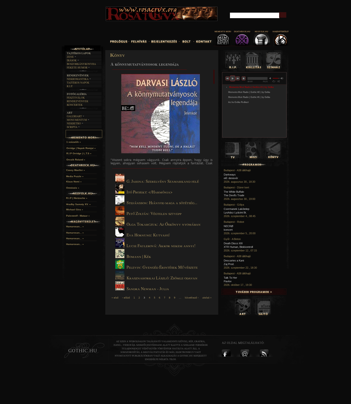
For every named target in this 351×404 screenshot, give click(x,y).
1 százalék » (73, 142)
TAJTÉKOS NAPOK (78, 82)
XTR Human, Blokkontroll (238, 246)
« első (115, 297)
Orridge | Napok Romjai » (81, 148)
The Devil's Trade (234, 195)
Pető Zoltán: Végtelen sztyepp (154, 213)
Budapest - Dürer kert (236, 187)
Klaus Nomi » (74, 181)
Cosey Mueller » (75, 170)
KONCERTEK (75, 104)
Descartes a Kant (234, 260)
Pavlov (228, 281)
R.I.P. (70, 86)
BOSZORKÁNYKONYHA (81, 64)
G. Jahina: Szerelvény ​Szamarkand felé (163, 181)
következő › (192, 297)
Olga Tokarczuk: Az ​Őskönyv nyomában (164, 224)
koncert (228, 229)
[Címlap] (94, 25)
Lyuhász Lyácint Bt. (235, 212)
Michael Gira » (74, 209)
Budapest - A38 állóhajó (237, 170)
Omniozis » (72, 187)
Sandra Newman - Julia (148, 288)
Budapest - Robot (234, 221)
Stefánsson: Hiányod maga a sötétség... (162, 202)
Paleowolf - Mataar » (78, 215)
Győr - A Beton (232, 239)
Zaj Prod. (229, 264)
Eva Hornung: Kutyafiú (148, 235)
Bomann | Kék (139, 256)
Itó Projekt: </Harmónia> (150, 192)
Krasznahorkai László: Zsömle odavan (162, 278)
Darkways (230, 174)
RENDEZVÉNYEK (77, 101)
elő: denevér (231, 178)
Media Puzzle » (75, 176)
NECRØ (228, 226)
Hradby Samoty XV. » (78, 204)
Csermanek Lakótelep (236, 208)
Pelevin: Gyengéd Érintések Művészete (162, 267)
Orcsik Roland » (75, 159)
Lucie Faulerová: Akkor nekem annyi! (161, 245)
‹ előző (126, 297)
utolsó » (207, 297)
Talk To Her (230, 277)
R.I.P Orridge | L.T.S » (78, 153)
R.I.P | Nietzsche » (76, 198)
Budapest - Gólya (234, 204)
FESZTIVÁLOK (76, 97)
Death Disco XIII (233, 243)
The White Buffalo (234, 191)
